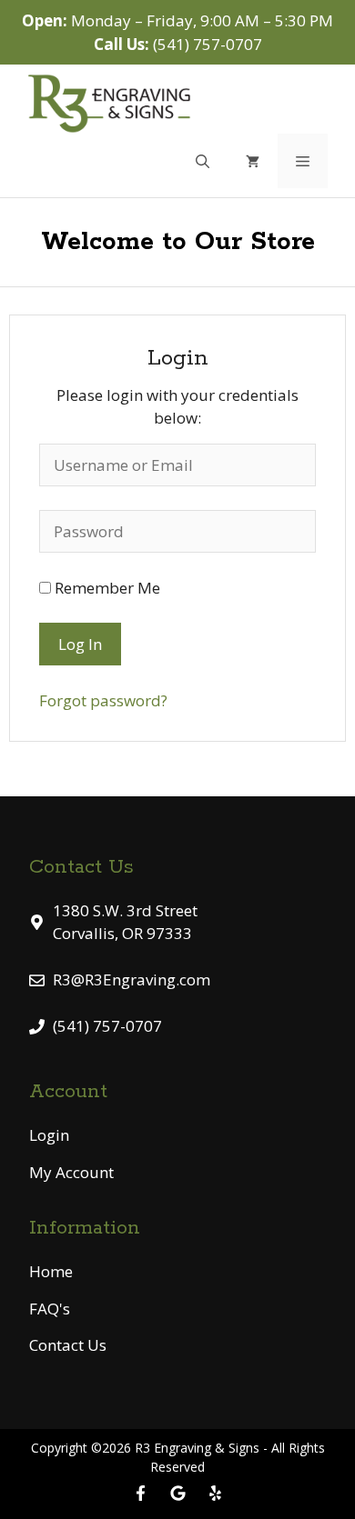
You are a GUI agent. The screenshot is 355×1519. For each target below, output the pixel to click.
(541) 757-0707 (207, 44)
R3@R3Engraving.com (131, 979)
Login (49, 1134)
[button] (203, 161)
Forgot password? (103, 700)
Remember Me (105, 587)
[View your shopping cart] (253, 161)
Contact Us (67, 1344)
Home (51, 1271)
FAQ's (49, 1308)
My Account (71, 1172)
